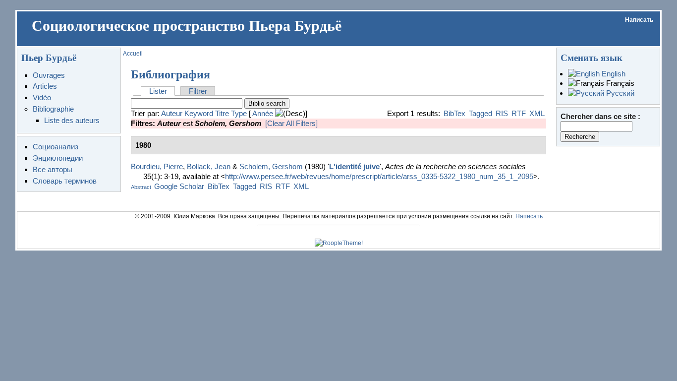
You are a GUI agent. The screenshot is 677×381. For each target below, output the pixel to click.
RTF (518, 113)
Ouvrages (49, 75)
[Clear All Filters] (291, 123)
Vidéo (42, 97)
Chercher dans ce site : (600, 116)
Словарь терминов (65, 181)
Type (239, 113)
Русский (619, 93)
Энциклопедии (58, 158)
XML (537, 113)
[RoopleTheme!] (339, 243)
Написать (639, 19)
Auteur (171, 113)
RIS (502, 113)
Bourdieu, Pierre (157, 166)
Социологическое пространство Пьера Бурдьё (186, 25)
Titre (222, 113)
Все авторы (52, 169)
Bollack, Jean (208, 166)
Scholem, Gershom (271, 166)
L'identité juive (354, 166)
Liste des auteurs (72, 120)
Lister (158, 91)
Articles (45, 86)
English (612, 73)
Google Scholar (179, 186)
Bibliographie (53, 109)
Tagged (480, 113)
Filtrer (198, 91)
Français (619, 83)
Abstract (141, 187)
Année (262, 113)
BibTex (454, 113)
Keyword (198, 113)
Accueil (133, 53)
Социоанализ (55, 146)
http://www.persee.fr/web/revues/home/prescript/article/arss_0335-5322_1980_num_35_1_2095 (379, 176)
